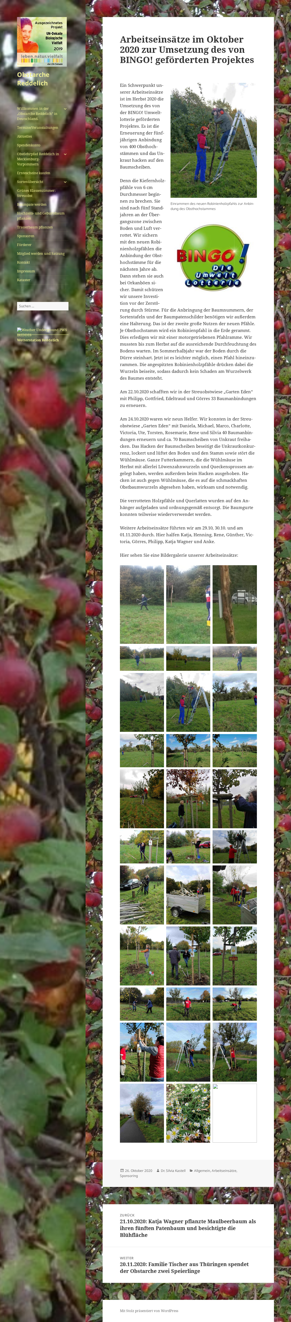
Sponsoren (25, 236)
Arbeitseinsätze (224, 1170)
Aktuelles (24, 136)
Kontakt (23, 262)
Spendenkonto (28, 145)
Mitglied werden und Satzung (41, 253)
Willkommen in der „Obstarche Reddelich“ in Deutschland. (37, 113)
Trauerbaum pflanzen (35, 227)
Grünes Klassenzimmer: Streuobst (36, 193)
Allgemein (202, 1170)
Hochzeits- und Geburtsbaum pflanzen (41, 216)
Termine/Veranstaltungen (37, 127)
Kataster (23, 280)
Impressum (26, 271)
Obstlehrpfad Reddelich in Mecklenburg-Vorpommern (38, 159)
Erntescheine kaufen (33, 173)
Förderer (24, 244)
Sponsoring (129, 1175)
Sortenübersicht (30, 181)
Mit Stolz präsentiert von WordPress (149, 1310)
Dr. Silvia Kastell (173, 1170)
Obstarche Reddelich (33, 78)
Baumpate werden (32, 204)
